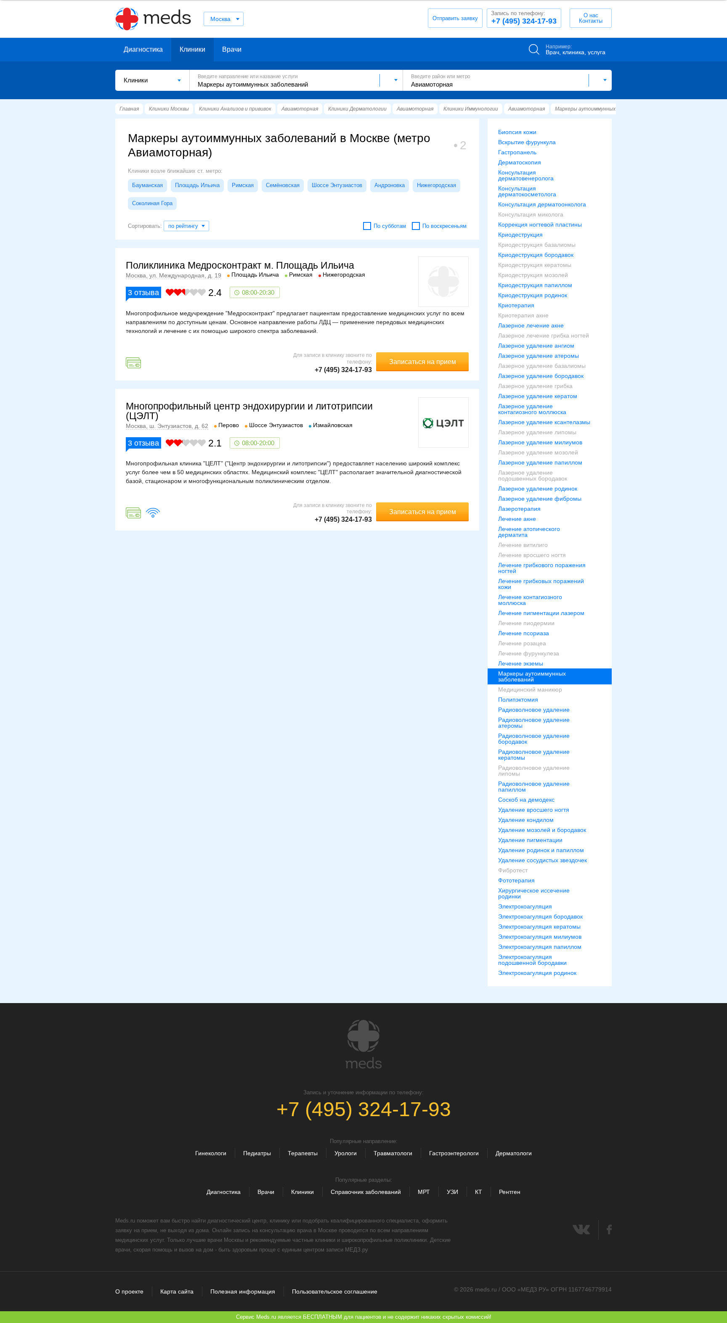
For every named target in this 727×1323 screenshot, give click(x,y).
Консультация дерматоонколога (542, 204)
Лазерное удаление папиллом (540, 462)
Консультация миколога (530, 214)
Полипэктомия (518, 699)
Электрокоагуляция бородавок (540, 916)
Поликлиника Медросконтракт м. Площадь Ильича (240, 265)
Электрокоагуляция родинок (537, 972)
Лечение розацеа (522, 643)
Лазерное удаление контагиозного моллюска (532, 409)
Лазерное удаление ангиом (536, 345)
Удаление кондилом (526, 819)
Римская (243, 185)
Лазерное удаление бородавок (541, 375)
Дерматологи (514, 1153)
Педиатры (257, 1153)
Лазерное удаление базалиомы (542, 365)
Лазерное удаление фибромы (539, 498)
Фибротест (513, 870)
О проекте (129, 1291)
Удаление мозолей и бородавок (542, 830)
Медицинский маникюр (530, 689)
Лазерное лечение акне (531, 325)
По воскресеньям (444, 226)
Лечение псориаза (523, 633)
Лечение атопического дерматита (529, 532)
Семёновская (283, 185)
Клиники (192, 49)
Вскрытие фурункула (527, 142)
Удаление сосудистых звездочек (542, 860)
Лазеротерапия (519, 508)
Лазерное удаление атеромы (538, 355)
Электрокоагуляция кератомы (539, 926)
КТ (478, 1191)
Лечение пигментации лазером (541, 613)
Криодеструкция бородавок (535, 254)
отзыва (143, 292)
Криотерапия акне (523, 315)
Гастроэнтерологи (454, 1153)
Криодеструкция (520, 234)
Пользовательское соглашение (334, 1291)
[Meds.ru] (363, 1044)
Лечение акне (517, 518)
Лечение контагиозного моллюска (530, 600)
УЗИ (452, 1191)
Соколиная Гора (152, 203)
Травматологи (393, 1153)
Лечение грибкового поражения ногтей (542, 568)
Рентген (509, 1191)
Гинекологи (210, 1153)
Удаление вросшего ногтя (533, 809)
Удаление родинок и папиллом (541, 850)
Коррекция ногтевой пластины (540, 224)
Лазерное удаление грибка (535, 386)
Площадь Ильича (197, 185)
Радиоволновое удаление (534, 709)
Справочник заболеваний (366, 1191)
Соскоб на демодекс (526, 799)
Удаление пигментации (530, 840)
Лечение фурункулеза (528, 653)
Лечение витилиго (523, 544)
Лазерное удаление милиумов (540, 442)
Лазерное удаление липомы (537, 432)
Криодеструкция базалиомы (537, 244)
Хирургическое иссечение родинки (534, 893)
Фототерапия (516, 880)
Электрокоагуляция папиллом (539, 946)
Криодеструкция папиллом (535, 285)
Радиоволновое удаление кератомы (534, 754)
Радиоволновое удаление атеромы (534, 722)
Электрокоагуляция (525, 906)
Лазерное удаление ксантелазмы (544, 422)
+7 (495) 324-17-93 (524, 17)
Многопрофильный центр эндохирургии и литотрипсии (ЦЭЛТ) (249, 411)
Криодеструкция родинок (532, 295)
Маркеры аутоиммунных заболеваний (532, 676)
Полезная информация (242, 1291)
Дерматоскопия (519, 162)
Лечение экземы (520, 663)
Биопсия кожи (517, 132)
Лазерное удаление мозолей (538, 452)
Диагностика (143, 49)
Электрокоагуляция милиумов (539, 936)
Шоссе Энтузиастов (337, 185)
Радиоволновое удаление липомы (534, 770)
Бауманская (147, 185)
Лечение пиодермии (526, 623)
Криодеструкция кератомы (534, 264)
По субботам (390, 226)
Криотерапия (516, 305)
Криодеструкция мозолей (533, 275)
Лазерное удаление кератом (537, 396)
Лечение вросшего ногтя (532, 555)
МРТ (424, 1191)
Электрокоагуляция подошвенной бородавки (532, 959)
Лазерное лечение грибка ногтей (543, 335)
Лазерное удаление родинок (537, 488)
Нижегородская (436, 185)
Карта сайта (177, 1291)
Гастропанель (517, 152)
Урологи (345, 1153)
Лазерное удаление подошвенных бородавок (532, 475)
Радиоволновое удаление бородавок (534, 738)
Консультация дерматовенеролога (526, 175)
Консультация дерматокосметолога (527, 191)
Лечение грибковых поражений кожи (541, 584)
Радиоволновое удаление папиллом (534, 786)
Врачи (231, 49)
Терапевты (303, 1153)
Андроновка (389, 185)
